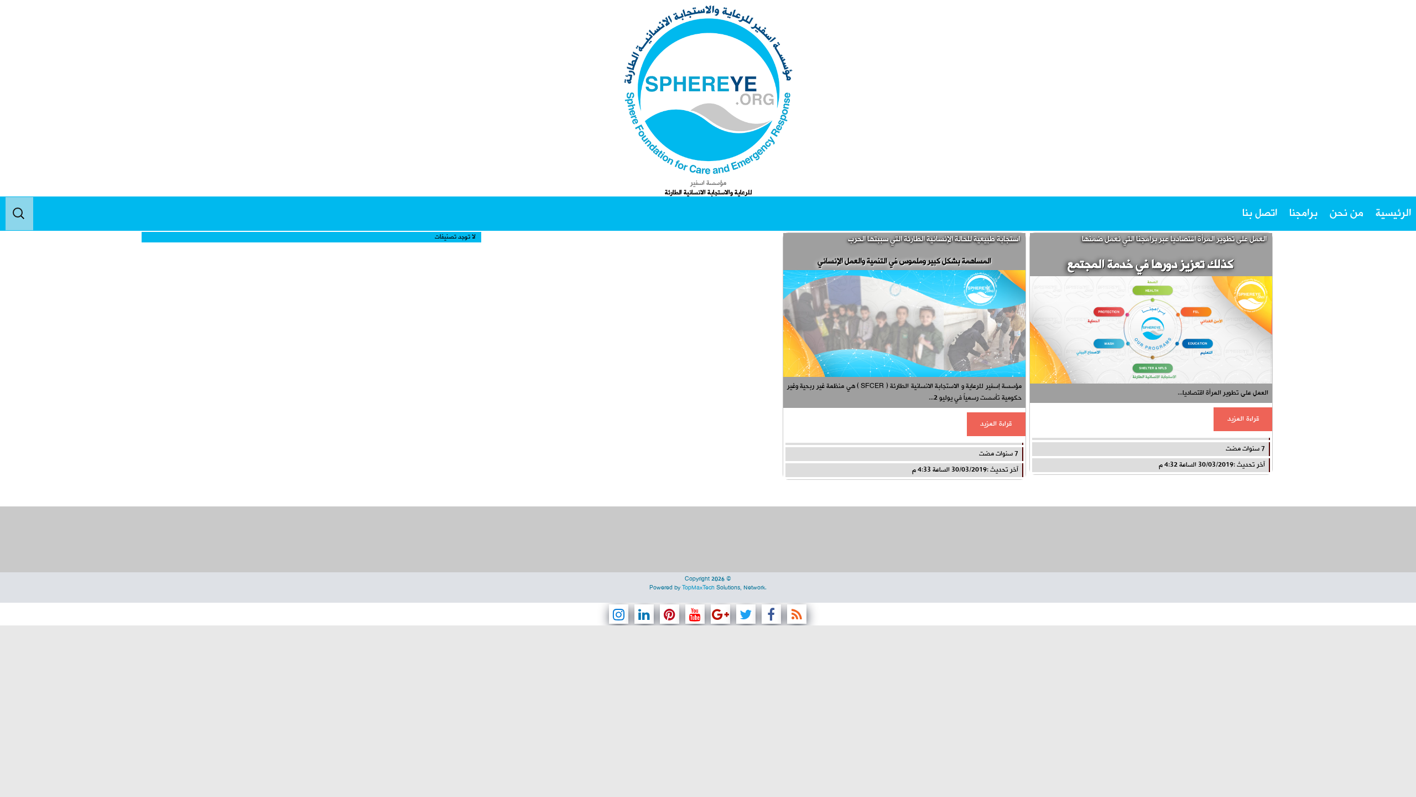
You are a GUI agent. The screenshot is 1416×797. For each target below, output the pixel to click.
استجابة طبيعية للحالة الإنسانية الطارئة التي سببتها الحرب (934, 239)
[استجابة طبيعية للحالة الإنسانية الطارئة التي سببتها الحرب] (904, 323)
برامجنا (1303, 213)
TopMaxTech (698, 588)
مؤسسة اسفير (708, 183)
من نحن (1346, 213)
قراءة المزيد (1243, 419)
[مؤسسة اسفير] (708, 89)
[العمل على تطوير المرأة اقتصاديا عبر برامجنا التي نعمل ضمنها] (1151, 329)
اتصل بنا (1259, 213)
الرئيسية (1393, 213)
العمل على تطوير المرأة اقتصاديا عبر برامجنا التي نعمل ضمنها (1174, 239)
